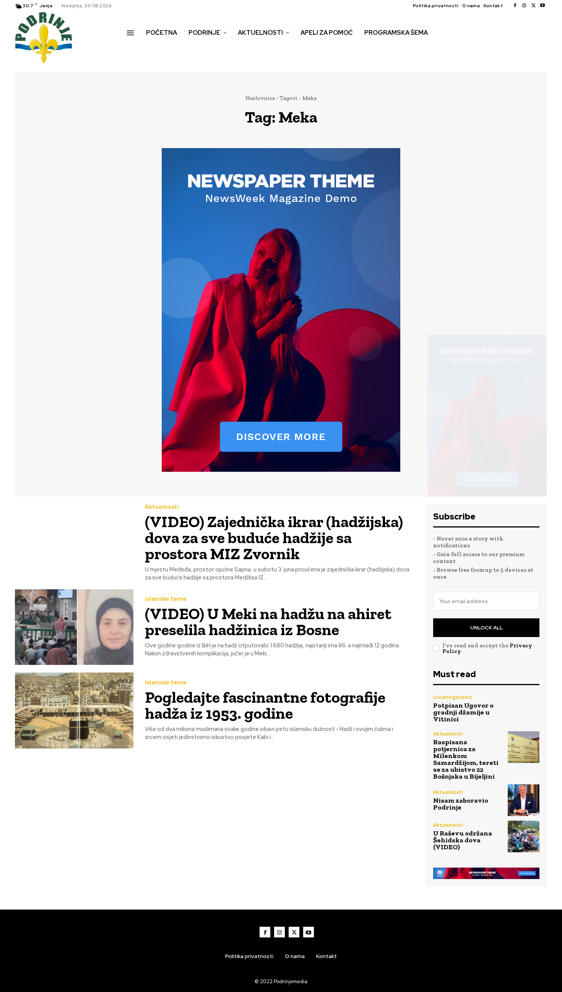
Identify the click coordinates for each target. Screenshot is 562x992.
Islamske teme (166, 599)
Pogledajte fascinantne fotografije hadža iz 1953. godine (265, 705)
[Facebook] (515, 5)
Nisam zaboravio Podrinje (460, 803)
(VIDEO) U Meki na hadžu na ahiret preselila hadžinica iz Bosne (268, 621)
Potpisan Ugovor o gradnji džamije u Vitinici (463, 712)
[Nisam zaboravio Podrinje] (523, 800)
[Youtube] (542, 5)
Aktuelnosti (162, 507)
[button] (135, 48)
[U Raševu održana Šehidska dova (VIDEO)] (523, 836)
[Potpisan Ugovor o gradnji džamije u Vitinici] (523, 708)
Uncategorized (452, 697)
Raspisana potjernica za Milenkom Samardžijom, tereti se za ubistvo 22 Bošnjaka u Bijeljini (466, 759)
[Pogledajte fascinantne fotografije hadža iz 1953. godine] (74, 710)
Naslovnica (260, 98)
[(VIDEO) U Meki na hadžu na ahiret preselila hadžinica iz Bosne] (74, 627)
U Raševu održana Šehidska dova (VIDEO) (462, 840)
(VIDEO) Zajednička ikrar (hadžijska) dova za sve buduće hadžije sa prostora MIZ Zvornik (274, 537)
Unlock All (486, 627)
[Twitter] (533, 5)
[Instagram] (524, 5)
